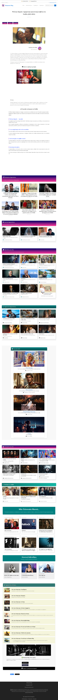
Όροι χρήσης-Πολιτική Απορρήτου (29, 696)
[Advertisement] (29, 165)
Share (12, 674)
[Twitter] (3, 2)
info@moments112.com (53, 2)
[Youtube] (6, 2)
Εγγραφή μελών (25, 662)
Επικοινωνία (30, 698)
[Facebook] (2, 2)
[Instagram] (4, 2)
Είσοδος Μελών (25, 1)
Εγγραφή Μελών (34, 1)
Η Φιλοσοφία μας (25, 698)
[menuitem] (23, 5)
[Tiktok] (7, 2)
